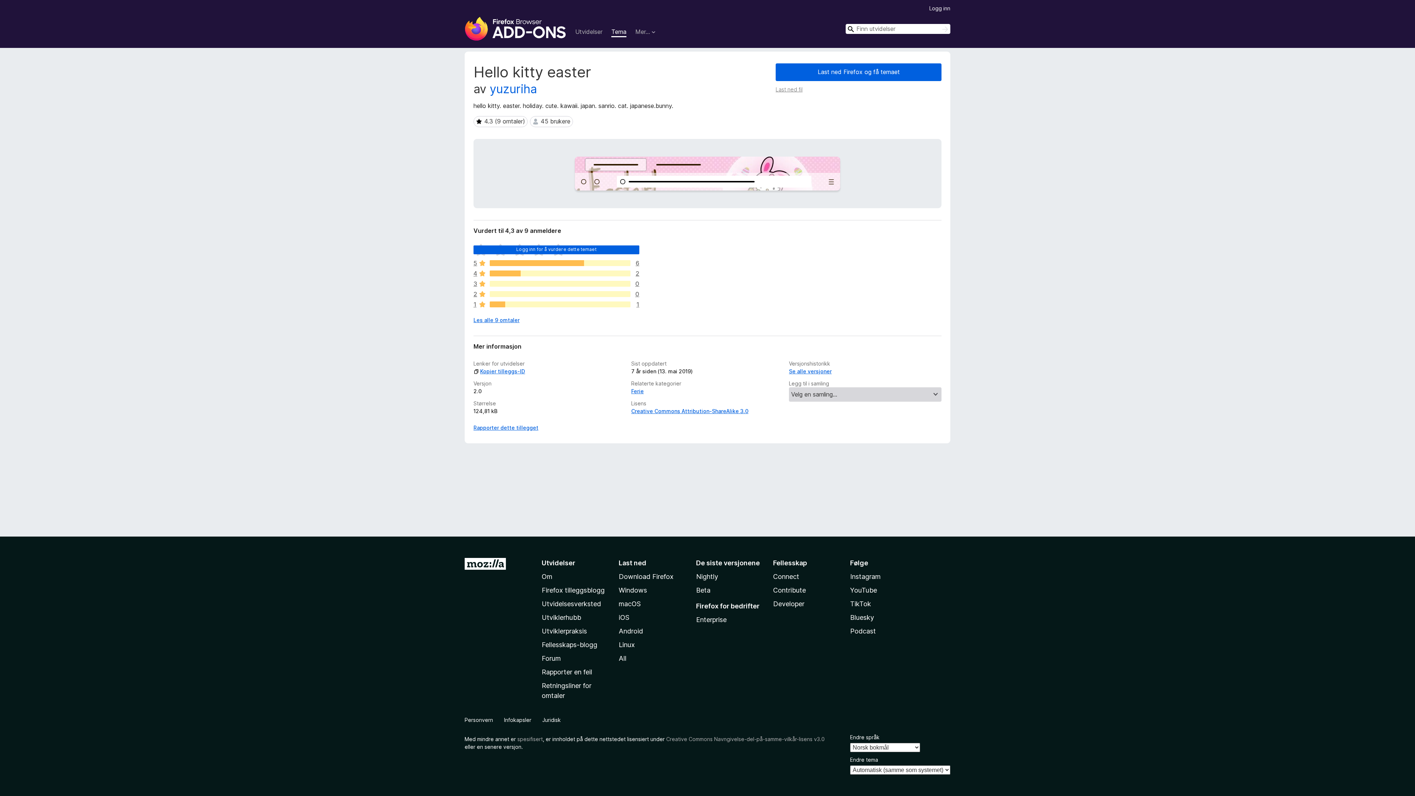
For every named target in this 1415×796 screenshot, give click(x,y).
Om (547, 576)
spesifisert (530, 739)
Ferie (637, 391)
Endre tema (864, 760)
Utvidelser (588, 31)
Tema (618, 31)
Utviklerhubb (561, 617)
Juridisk (551, 720)
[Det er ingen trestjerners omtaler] (560, 284)
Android (631, 631)
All (622, 658)
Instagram (865, 576)
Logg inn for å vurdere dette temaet (556, 249)
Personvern (479, 720)
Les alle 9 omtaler (497, 320)
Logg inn (939, 8)
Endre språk (865, 737)
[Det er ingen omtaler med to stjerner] (560, 294)
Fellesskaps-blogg (569, 645)
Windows (633, 590)
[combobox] (898, 29)
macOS (630, 604)
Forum (551, 658)
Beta (703, 590)
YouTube (863, 590)
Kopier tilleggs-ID (502, 371)
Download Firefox (646, 576)
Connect (786, 576)
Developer (788, 604)
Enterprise (711, 620)
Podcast (863, 631)
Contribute (789, 590)
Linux (627, 645)
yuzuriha (513, 89)
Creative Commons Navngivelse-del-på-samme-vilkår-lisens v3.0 (745, 739)
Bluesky (862, 617)
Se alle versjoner (810, 371)
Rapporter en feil (567, 672)
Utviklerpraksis (564, 631)
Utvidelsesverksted (571, 604)
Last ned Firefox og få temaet (859, 72)
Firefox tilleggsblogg (573, 590)
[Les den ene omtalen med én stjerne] (560, 304)
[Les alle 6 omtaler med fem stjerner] (560, 263)
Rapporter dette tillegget (506, 428)
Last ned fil (789, 89)
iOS (624, 617)
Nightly (707, 576)
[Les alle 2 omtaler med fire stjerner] (560, 273)
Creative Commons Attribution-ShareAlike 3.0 (689, 411)
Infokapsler (517, 720)
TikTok (860, 604)
